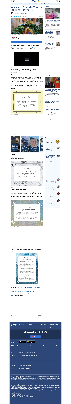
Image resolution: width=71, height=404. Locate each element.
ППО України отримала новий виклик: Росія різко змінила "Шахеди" (51, 156)
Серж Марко (47, 159)
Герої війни (22, 3)
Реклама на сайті (22, 326)
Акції (30, 358)
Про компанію (21, 324)
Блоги (44, 345)
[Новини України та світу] (34, 318)
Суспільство (52, 345)
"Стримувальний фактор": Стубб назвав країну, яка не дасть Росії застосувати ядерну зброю (52, 111)
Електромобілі (26, 358)
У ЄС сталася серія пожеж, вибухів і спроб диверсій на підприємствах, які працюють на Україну (52, 94)
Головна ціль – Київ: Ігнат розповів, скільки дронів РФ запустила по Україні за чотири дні (52, 101)
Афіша (20, 371)
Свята (20, 12)
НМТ (36, 355)
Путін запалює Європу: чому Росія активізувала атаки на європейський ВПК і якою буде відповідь (52, 90)
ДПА (32, 355)
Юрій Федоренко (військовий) (50, 150)
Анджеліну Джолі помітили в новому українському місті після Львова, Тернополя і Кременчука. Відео (49, 33)
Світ (24, 345)
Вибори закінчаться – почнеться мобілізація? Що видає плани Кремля (50, 141)
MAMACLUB (28, 368)
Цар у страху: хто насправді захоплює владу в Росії (50, 148)
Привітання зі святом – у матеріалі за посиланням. (22, 291)
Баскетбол (24, 352)
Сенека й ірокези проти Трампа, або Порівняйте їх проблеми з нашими (51, 201)
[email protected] (22, 396)
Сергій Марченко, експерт (49, 182)
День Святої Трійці (28, 47)
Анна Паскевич (16, 12)
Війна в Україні (27, 3)
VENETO (41, 3)
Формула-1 (33, 352)
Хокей (28, 352)
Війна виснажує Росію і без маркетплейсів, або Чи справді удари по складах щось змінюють (50, 194)
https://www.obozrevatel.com (44, 376)
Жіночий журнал (33, 371)
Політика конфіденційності (54, 324)
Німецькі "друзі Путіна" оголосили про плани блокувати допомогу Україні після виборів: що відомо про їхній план (52, 22)
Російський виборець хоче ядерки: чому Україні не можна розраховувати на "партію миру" (51, 180)
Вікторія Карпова (48, 189)
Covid (31, 368)
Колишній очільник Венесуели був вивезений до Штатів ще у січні (50, 48)
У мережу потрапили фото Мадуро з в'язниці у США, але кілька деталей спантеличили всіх (50, 44)
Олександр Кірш (48, 203)
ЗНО (34, 355)
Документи (31, 326)
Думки (46, 137)
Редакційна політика (43, 326)
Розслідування (39, 345)
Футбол (20, 352)
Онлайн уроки (28, 355)
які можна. (17, 288)
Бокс (30, 352)
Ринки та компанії (22, 365)
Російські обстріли (47, 3)
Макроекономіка (28, 365)
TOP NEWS (47, 75)
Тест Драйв (21, 358)
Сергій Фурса (47, 196)
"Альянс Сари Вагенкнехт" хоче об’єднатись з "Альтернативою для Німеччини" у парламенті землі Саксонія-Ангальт (52, 25)
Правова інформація (43, 324)
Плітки (23, 371)
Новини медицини (22, 368)
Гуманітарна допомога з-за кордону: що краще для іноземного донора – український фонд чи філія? (51, 187)
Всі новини (58, 345)
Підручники (23, 355)
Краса (26, 371)
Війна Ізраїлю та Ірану (35, 3)
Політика (19, 345)
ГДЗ (19, 355)
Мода (29, 371)
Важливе (47, 6)
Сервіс (33, 358)
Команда (30, 324)
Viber (12, 295)
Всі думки (47, 206)
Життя (31, 345)
